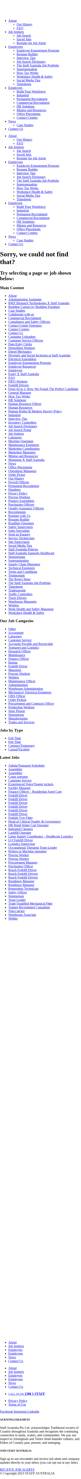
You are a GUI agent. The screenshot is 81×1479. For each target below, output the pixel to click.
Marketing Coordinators (24, 448)
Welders (13, 605)
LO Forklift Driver (20, 840)
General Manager (19, 392)
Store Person (16, 711)
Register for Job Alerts (31, 43)
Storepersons (16, 557)
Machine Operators (20, 441)
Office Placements (28, 114)
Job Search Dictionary (31, 61)
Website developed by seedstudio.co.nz (25, 1477)
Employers (15, 88)
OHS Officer (16, 696)
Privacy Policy (17, 493)
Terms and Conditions (22, 571)
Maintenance (16, 655)
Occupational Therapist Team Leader (32, 847)
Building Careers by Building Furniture (34, 307)
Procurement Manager (22, 862)
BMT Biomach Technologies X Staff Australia (38, 303)
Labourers (15, 437)
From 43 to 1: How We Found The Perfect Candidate (43, 389)
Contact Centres (27, 117)
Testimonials (16, 575)
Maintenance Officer (21, 681)
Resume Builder (27, 54)
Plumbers (14, 489)
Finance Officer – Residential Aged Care (35, 791)
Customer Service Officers (25, 340)
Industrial (23, 95)
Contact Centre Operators (25, 325)
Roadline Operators (21, 523)
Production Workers (21, 707)
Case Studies (25, 125)
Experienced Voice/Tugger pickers (30, 784)
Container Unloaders (22, 336)
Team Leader (17, 900)
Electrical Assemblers (22, 359)
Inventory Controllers (22, 422)
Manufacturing (18, 718)
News (12, 121)
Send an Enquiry (19, 534)
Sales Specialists (19, 530)
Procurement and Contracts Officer (31, 703)
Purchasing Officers (21, 504)
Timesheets (24, 84)
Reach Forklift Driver (22, 870)
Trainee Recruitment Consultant (29, 907)
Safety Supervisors (20, 527)
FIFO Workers (17, 381)
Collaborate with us (21, 314)
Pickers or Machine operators (27, 851)
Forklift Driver (17, 666)
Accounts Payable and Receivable (30, 644)
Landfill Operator (19, 832)
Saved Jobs (24, 39)
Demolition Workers (21, 348)
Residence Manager (21, 881)
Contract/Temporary (21, 745)
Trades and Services (21, 722)
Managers (14, 670)
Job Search (24, 35)
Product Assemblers (21, 501)
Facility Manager (19, 788)
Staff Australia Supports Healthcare (31, 553)
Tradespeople (17, 590)
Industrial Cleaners (20, 829)
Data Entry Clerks (20, 344)
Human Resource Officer (24, 404)
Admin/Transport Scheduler (26, 765)
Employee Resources (22, 366)
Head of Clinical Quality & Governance (34, 821)
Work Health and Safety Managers (31, 609)
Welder (13, 918)
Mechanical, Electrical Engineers (29, 692)
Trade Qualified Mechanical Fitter (30, 903)
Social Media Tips (28, 80)
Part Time (14, 742)
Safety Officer (17, 892)
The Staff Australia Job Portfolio (38, 65)
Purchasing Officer (20, 866)
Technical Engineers (21, 568)
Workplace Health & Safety (35, 76)
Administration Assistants (25, 299)
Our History (24, 24)
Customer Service (20, 640)
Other (12, 629)
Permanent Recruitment (32, 99)
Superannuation (27, 69)
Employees (15, 46)
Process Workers (19, 497)
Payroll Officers (18, 482)
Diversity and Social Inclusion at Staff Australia (39, 355)
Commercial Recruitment (33, 102)
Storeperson (16, 714)
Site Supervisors (18, 542)
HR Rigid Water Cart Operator (28, 825)
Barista (12, 662)
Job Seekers (16, 32)
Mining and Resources (31, 110)
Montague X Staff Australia (26, 460)
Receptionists (17, 512)
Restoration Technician (23, 888)
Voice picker (16, 911)
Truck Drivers (17, 598)
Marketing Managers (22, 452)
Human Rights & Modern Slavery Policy (35, 411)
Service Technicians (21, 538)
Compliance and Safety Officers (29, 322)
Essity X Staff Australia (23, 374)
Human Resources (20, 407)
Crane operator (18, 776)
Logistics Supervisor (21, 844)
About (12, 20)
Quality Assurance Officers (26, 508)
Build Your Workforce (31, 91)
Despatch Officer (19, 651)
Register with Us (19, 516)
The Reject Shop (19, 579)
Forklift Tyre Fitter (20, 818)
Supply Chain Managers (24, 564)
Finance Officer (18, 659)
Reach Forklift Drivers (23, 873)
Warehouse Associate (22, 914)
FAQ (20, 28)
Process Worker (18, 855)
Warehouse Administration (25, 688)
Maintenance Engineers (23, 445)
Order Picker (16, 474)
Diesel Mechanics (20, 351)
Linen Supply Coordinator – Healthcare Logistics (40, 836)
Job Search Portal (19, 430)
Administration (18, 685)
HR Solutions (25, 106)
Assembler (15, 769)
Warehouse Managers (22, 601)
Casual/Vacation (18, 749)
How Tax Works (27, 73)
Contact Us (15, 129)
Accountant (15, 632)
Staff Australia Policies (23, 549)
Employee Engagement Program (38, 50)
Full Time (14, 738)
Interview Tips (26, 58)
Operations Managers (22, 471)
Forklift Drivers (18, 385)
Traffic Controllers (20, 594)
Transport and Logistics (23, 647)
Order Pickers (17, 700)
